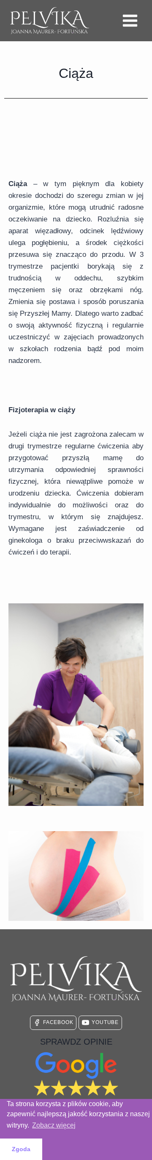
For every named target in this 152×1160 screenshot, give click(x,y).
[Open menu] (130, 20)
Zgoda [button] (21, 1149)
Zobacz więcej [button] (54, 1125)
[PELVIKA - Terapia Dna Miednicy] (49, 21)
